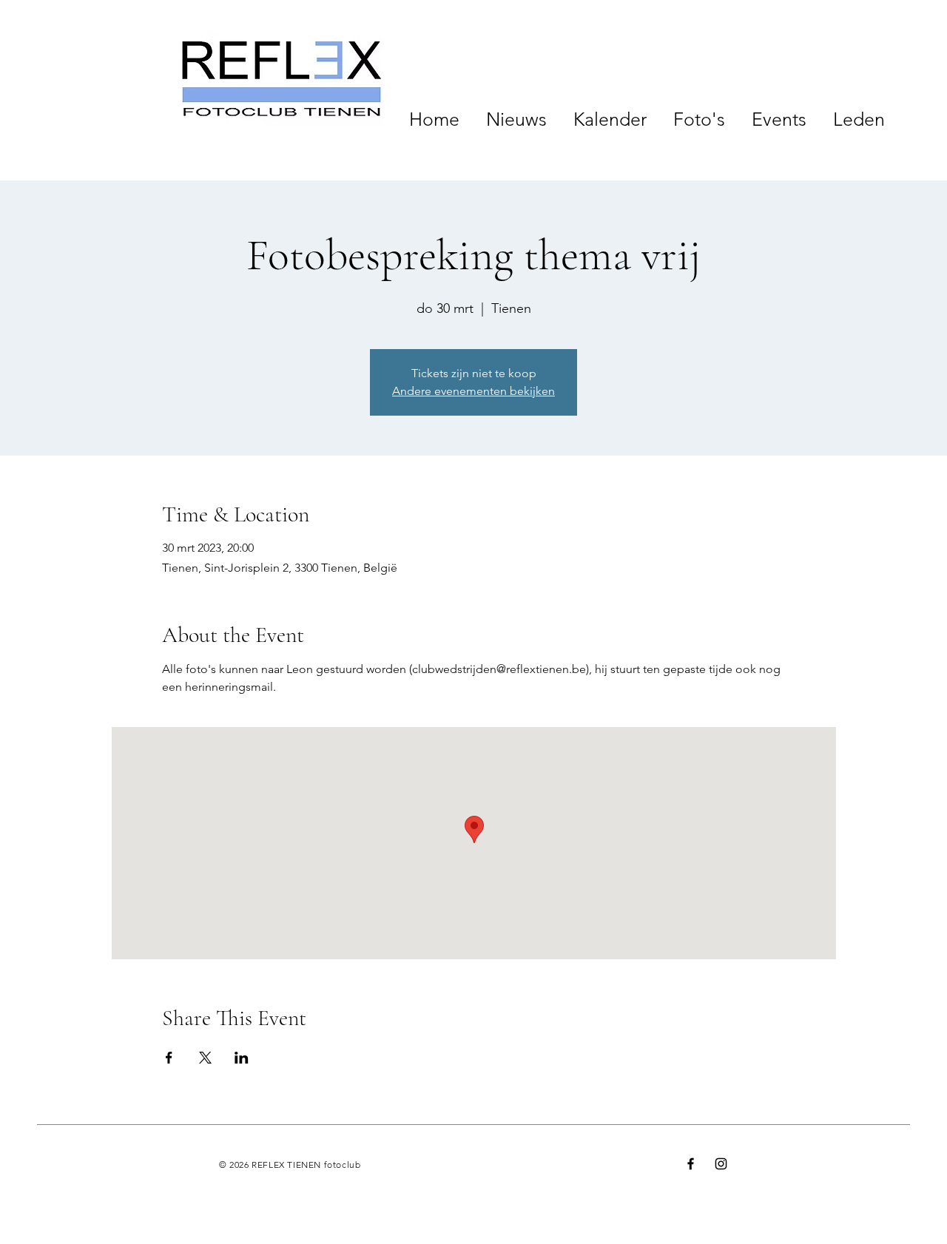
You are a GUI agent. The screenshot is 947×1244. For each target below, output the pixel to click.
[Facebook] (690, 1164)
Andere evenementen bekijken (473, 391)
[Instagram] (721, 1164)
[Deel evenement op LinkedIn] (242, 1058)
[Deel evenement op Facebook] (169, 1058)
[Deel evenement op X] (205, 1058)
